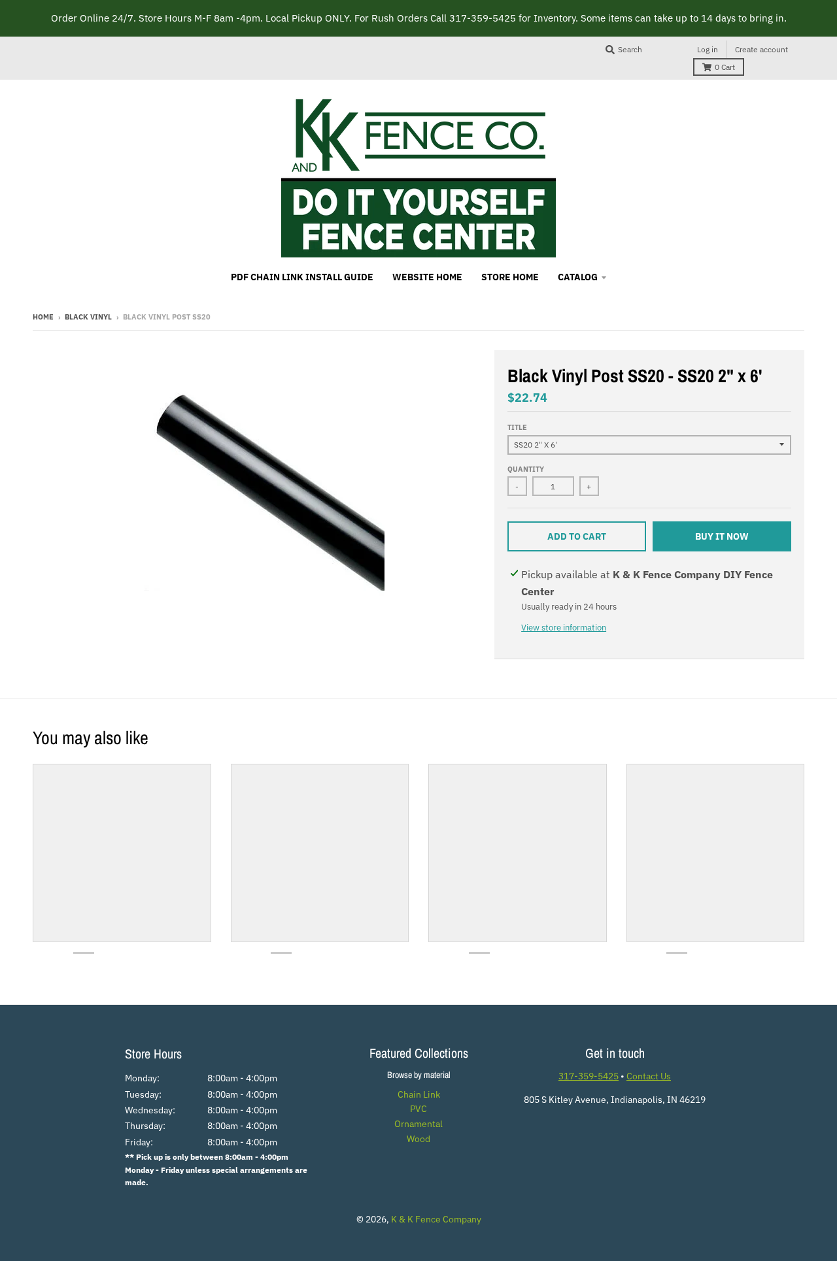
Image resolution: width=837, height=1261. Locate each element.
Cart (725, 67)
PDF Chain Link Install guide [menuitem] (302, 277)
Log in (707, 49)
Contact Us (648, 1076)
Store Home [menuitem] (510, 277)
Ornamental (418, 1124)
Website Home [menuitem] (427, 277)
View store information (563, 627)
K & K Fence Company (436, 1219)
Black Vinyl (88, 316)
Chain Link (419, 1094)
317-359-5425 (588, 1076)
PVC (418, 1109)
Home (43, 316)
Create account (761, 49)
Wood (418, 1139)
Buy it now (722, 536)
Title (517, 427)
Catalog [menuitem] (578, 277)
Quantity (525, 469)
